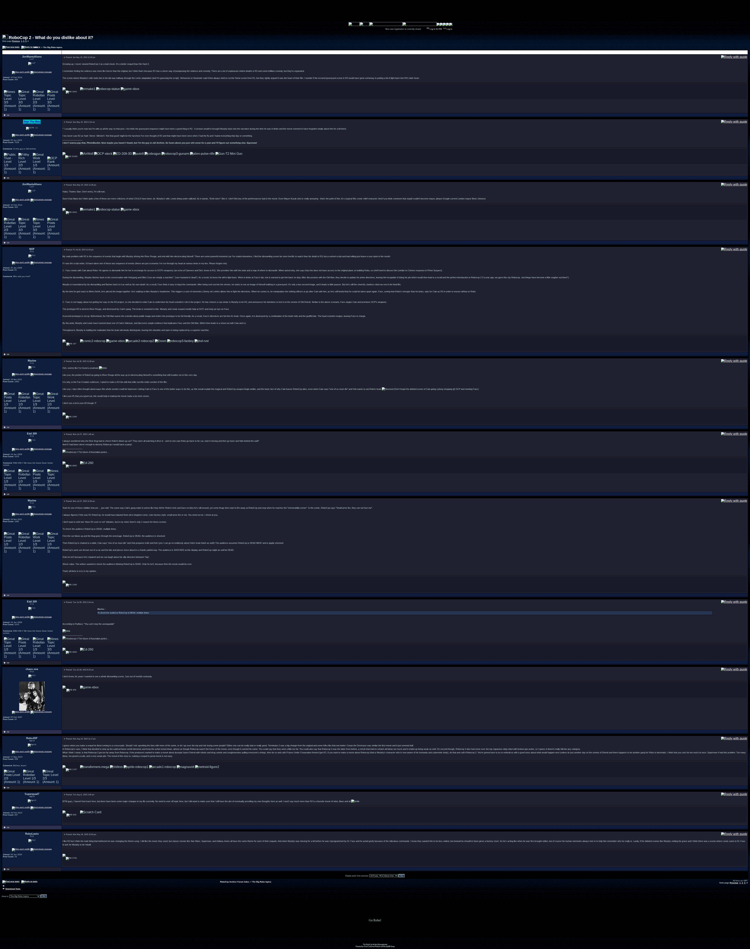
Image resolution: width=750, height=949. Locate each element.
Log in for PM (436, 29)
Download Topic (13, 889)
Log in (449, 29)
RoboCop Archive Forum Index (234, 882)
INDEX (37, 47)
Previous (16, 41)
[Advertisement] (375, 935)
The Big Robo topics (52, 47)
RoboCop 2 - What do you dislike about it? (51, 37)
